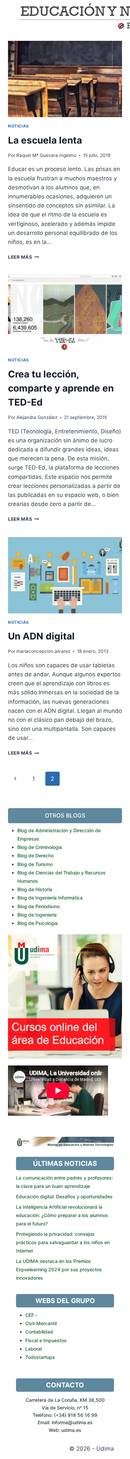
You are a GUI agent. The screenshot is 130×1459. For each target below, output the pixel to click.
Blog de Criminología (39, 847)
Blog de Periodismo (38, 906)
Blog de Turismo (35, 864)
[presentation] (65, 79)
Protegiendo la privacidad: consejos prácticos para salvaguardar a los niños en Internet (63, 1242)
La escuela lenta (45, 140)
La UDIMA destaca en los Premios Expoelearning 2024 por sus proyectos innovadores (59, 1269)
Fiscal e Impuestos (46, 1340)
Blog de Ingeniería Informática (50, 897)
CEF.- (31, 1315)
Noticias (18, 125)
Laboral (33, 1349)
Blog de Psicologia (37, 923)
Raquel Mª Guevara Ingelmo (46, 155)
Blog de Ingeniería (37, 915)
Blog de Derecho (35, 855)
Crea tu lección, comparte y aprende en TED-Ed (61, 388)
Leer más (23, 257)
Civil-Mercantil (41, 1323)
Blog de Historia (34, 889)
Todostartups (40, 1357)
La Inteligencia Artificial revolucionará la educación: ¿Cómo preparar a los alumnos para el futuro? (62, 1215)
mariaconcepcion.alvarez (43, 651)
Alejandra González (36, 417)
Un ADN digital (41, 636)
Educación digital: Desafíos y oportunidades (64, 1196)
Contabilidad (39, 1332)
